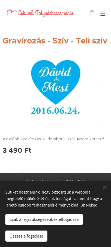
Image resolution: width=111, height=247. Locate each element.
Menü (103, 13)
